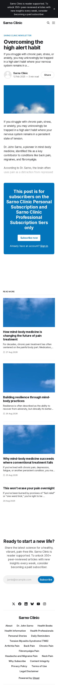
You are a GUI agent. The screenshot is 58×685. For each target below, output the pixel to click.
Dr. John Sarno (25, 625)
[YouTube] (38, 603)
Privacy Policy (19, 666)
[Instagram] (44, 603)
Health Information (15, 630)
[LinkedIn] (26, 603)
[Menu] (53, 22)
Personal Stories (17, 635)
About (9, 625)
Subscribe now (29, 237)
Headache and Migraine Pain (21, 656)
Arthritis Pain (12, 645)
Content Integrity (39, 661)
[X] (13, 603)
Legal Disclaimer (29, 671)
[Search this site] (48, 22)
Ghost (36, 678)
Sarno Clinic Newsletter (17, 35)
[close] (54, 8)
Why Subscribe (17, 661)
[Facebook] (19, 603)
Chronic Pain (46, 645)
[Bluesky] (32, 603)
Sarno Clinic (12, 22)
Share (47, 74)
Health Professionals (41, 630)
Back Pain (29, 645)
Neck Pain (47, 656)
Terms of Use (39, 666)
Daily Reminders (40, 635)
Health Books (45, 625)
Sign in (44, 245)
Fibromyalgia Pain (29, 650)
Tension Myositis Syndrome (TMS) (29, 640)
